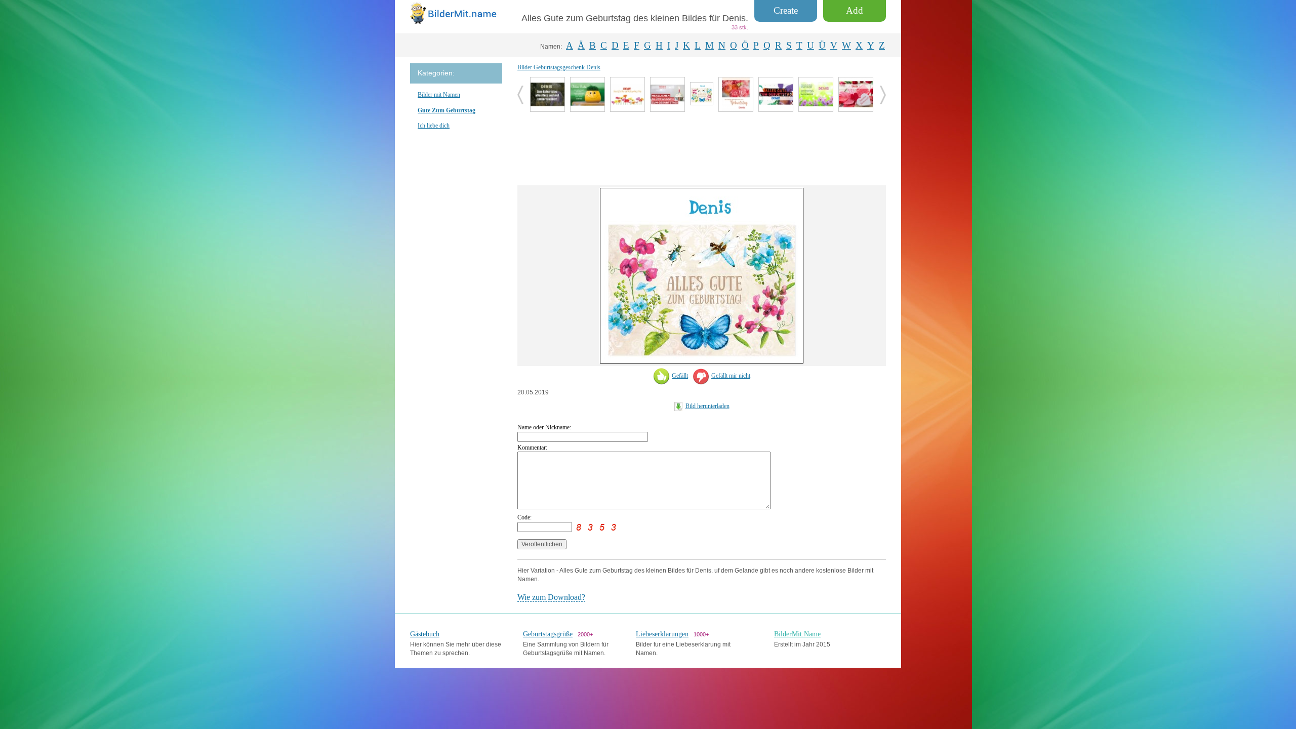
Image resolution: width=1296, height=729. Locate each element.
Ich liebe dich (434, 125)
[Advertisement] (702, 147)
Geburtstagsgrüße (548, 634)
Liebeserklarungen (662, 634)
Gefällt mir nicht (730, 375)
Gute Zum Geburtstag (446, 110)
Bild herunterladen (707, 406)
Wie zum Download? (551, 597)
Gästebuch (424, 634)
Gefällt (680, 375)
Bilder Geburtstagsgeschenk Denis (558, 67)
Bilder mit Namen (439, 94)
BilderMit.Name (797, 634)
